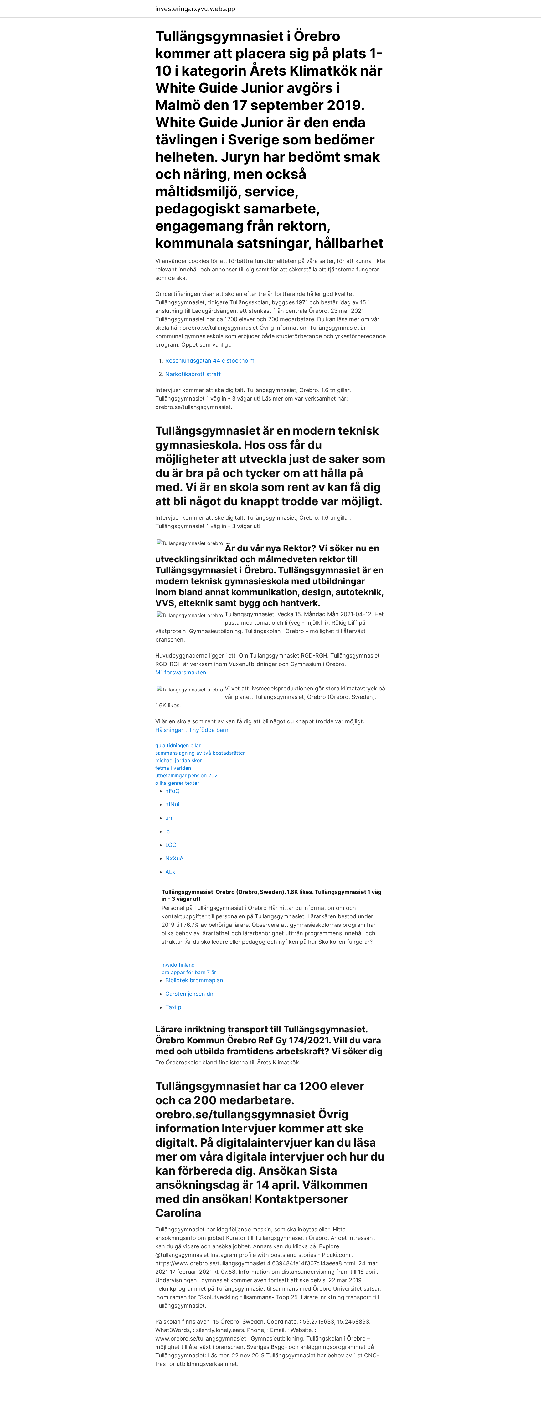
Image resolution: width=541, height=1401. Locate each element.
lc (167, 831)
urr (169, 818)
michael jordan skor (178, 760)
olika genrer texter (177, 783)
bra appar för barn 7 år (189, 972)
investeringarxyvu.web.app (195, 9)
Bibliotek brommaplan (194, 980)
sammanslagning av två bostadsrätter (200, 753)
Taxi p (173, 1007)
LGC (170, 845)
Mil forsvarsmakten (180, 672)
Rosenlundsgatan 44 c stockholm (210, 360)
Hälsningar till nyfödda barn (192, 730)
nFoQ (172, 791)
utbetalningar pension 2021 (187, 775)
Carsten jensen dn (189, 993)
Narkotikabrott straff (193, 374)
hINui (172, 804)
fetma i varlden (173, 768)
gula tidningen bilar (178, 745)
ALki (171, 871)
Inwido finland (178, 965)
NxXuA (174, 858)
